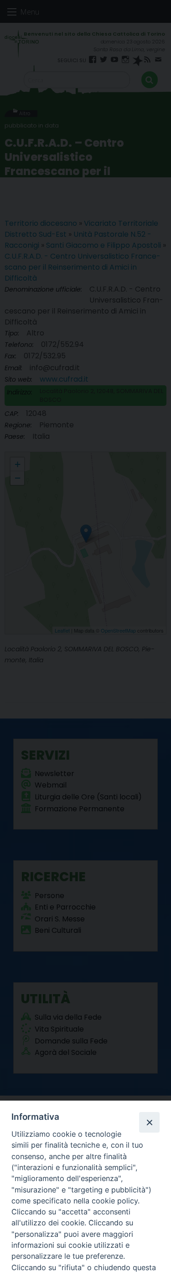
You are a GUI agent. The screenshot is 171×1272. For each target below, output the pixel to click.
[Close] (149, 1122)
